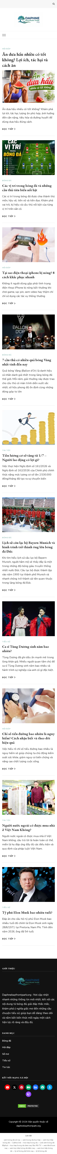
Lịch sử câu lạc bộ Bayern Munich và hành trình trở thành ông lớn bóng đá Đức (28, 547)
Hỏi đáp (6, 49)
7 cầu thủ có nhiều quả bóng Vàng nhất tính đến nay (26, 362)
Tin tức (6, 450)
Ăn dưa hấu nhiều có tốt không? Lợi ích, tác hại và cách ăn (25, 59)
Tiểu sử (6, 641)
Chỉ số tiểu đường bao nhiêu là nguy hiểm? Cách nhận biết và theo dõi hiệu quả (28, 738)
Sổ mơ (5, 1054)
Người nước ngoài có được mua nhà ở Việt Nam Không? (28, 827)
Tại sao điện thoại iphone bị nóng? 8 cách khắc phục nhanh (28, 274)
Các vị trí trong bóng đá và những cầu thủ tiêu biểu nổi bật (27, 187)
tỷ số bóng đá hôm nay (24, 1151)
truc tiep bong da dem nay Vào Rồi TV (25, 1145)
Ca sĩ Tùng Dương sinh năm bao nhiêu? (25, 648)
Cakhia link (16, 1143)
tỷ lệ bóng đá (41, 1151)
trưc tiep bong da (30, 1143)
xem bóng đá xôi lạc (12, 1140)
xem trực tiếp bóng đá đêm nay (22, 1148)
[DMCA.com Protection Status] (28, 1106)
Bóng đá (7, 180)
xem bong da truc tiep (32, 1140)
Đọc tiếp (7, 129)
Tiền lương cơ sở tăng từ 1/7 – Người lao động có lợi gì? (24, 457)
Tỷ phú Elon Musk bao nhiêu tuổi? (27, 912)
